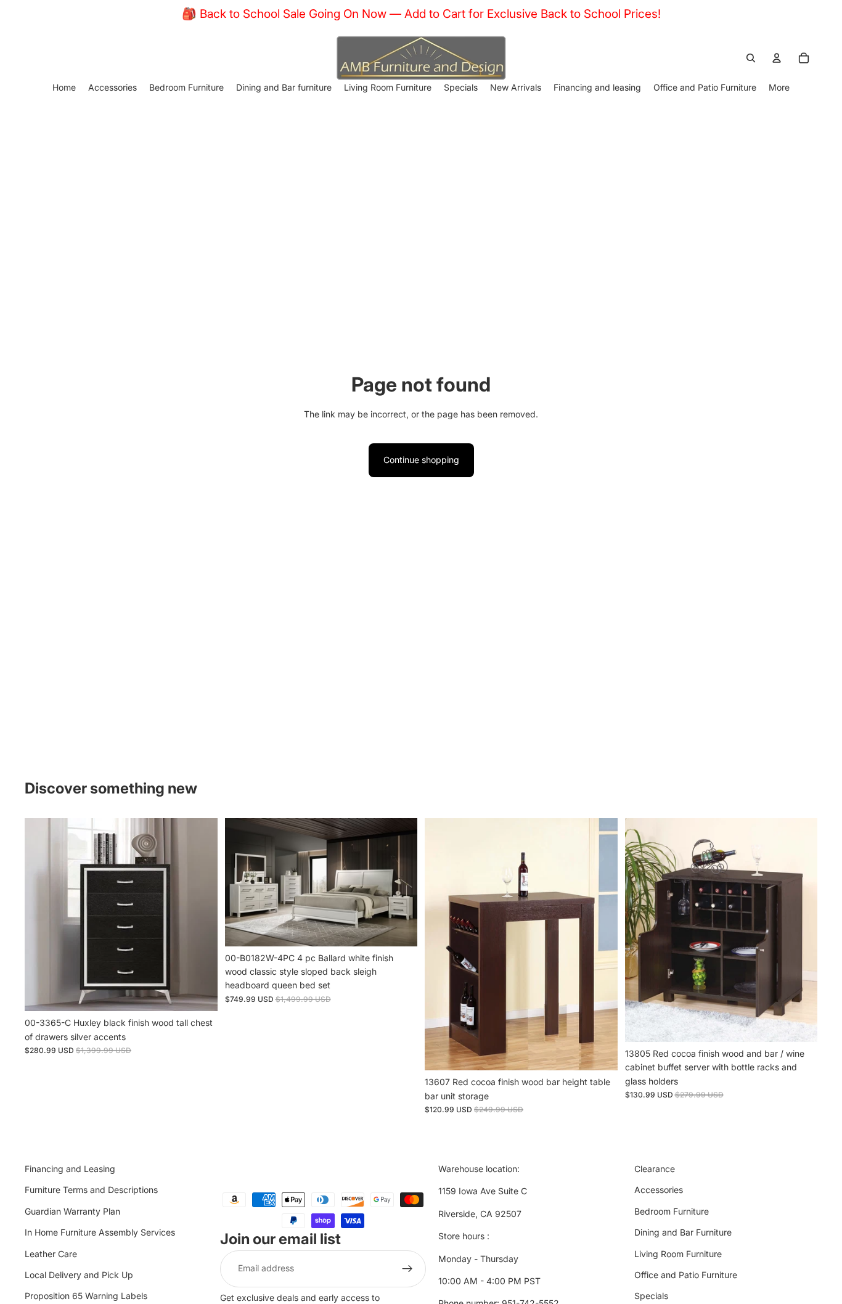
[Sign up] (407, 1269)
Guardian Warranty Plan (72, 1211)
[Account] (776, 58)
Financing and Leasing (70, 1168)
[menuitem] (779, 87)
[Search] (750, 58)
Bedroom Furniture (671, 1211)
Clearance (654, 1168)
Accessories (658, 1190)
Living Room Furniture (678, 1254)
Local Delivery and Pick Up (79, 1274)
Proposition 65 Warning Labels (86, 1296)
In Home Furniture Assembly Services (100, 1233)
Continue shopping (421, 459)
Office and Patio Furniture (685, 1274)
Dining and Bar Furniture (683, 1233)
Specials (651, 1296)
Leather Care (51, 1254)
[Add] (198, 992)
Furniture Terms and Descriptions (91, 1190)
